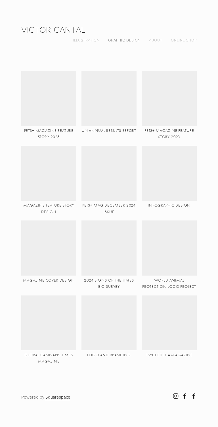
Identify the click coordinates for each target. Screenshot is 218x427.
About (155, 40)
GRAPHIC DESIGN (124, 40)
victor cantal (53, 29)
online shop (184, 40)
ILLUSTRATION (86, 40)
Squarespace (57, 397)
